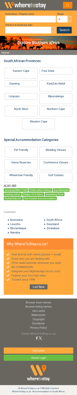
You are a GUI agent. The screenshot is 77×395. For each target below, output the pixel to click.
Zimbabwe (53, 228)
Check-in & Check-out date (18, 25)
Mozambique (18, 228)
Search (64, 30)
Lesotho (15, 224)
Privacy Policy (38, 327)
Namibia (15, 232)
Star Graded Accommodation (40, 198)
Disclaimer (38, 323)
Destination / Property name (19, 14)
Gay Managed (61, 190)
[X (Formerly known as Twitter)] (40, 338)
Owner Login (38, 357)
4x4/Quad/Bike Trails (16, 190)
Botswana (16, 220)
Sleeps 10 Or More (33, 194)
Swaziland (53, 224)
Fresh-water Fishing (40, 190)
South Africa (54, 220)
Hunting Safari (13, 194)
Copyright (38, 319)
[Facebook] (37, 338)
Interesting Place (55, 194)
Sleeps (60, 14)
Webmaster (38, 315)
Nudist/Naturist (13, 198)
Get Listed (38, 311)
